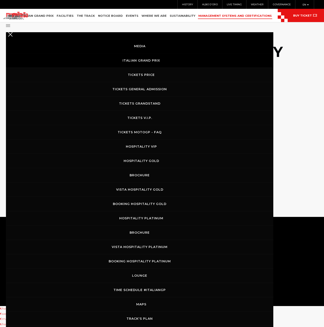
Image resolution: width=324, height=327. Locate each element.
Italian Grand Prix (141, 60)
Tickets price (141, 75)
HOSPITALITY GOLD (141, 161)
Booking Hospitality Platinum (140, 261)
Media (139, 46)
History (187, 4)
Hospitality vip (141, 146)
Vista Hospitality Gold (139, 190)
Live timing (234, 4)
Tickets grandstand (139, 103)
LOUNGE (139, 276)
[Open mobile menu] (139, 24)
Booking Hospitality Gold (139, 204)
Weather (257, 4)
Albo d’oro (210, 4)
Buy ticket (302, 15)
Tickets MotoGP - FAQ (140, 132)
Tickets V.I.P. (139, 118)
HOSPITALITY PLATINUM (141, 218)
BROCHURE (140, 175)
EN (305, 4)
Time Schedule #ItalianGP (140, 290)
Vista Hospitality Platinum (140, 247)
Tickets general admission (139, 89)
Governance (282, 4)
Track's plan (140, 319)
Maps (141, 304)
